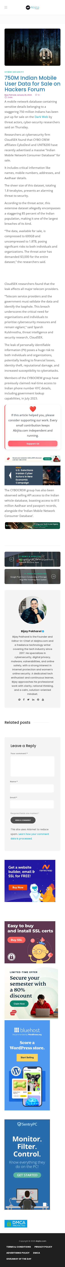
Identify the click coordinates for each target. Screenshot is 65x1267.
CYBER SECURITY (14, 72)
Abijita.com (41, 1241)
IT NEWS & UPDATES (30, 556)
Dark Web (41, 117)
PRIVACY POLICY (43, 1246)
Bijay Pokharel (10, 95)
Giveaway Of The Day (18, 1258)
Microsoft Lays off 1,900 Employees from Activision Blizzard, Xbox (36, 561)
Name (14, 781)
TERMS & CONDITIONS (18, 1246)
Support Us (33, 443)
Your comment (19, 753)
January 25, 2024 (24, 95)
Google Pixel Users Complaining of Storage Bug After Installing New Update (28, 578)
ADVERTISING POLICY (17, 1252)
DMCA (36, 1252)
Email (13, 797)
